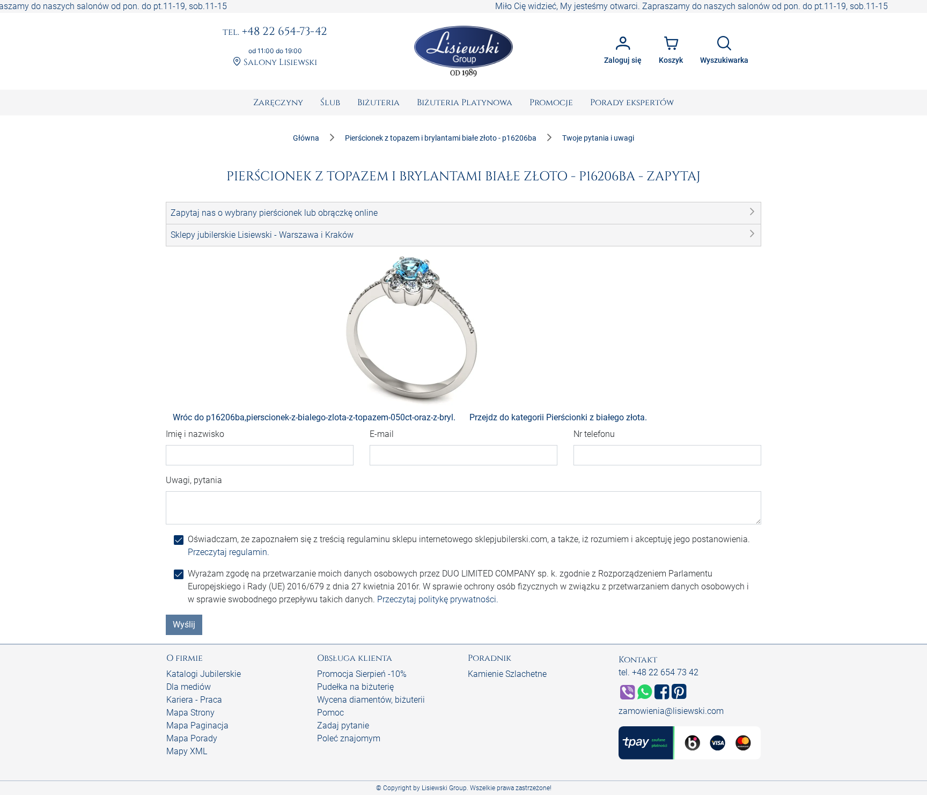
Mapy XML (186, 751)
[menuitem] (278, 102)
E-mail (382, 434)
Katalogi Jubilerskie (203, 674)
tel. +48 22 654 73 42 (658, 672)
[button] (463, 213)
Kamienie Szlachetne (507, 674)
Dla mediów (188, 687)
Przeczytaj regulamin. (228, 552)
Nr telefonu (594, 434)
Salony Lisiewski (279, 62)
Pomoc (330, 713)
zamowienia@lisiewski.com (671, 711)
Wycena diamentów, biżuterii (371, 700)
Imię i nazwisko (195, 434)
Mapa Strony (190, 713)
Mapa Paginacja (197, 725)
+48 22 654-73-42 (275, 32)
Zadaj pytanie (343, 725)
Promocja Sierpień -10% (362, 674)
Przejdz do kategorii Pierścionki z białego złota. (558, 417)
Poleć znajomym (348, 738)
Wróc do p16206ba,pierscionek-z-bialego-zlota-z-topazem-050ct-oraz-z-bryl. (314, 417)
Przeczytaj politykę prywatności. (437, 599)
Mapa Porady (191, 738)
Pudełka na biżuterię (355, 687)
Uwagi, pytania (194, 480)
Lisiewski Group (444, 788)
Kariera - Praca (194, 700)
